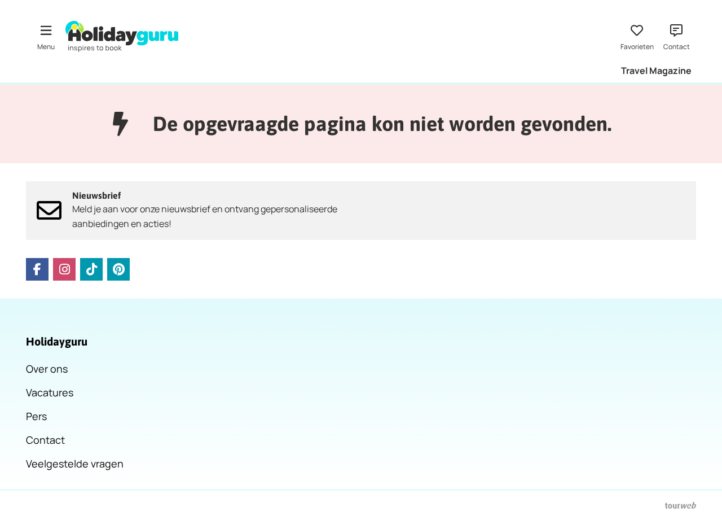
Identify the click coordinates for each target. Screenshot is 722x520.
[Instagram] (64, 269)
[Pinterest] (118, 269)
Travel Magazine (656, 70)
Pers (36, 416)
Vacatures (49, 392)
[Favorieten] (637, 36)
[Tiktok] (91, 269)
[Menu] (45, 36)
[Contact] (676, 36)
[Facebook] (37, 269)
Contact (45, 440)
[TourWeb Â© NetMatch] (680, 505)
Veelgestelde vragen (75, 463)
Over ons (47, 368)
